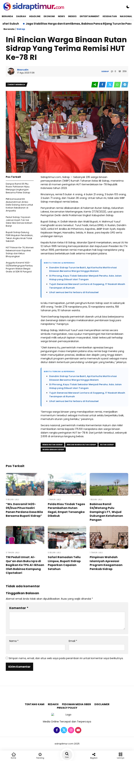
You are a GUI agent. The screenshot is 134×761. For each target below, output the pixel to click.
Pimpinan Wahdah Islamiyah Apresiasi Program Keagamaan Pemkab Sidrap (106, 563)
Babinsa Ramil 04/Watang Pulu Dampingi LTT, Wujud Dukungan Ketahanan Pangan (106, 512)
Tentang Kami (34, 704)
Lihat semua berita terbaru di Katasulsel (74, 292)
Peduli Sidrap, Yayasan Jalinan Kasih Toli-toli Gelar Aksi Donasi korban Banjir (19, 221)
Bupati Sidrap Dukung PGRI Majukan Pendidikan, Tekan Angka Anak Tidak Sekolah (19, 237)
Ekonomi (49, 16)
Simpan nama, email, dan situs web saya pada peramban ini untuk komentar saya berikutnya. (66, 658)
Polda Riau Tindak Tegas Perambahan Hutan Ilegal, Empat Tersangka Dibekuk (66, 510)
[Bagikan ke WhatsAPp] (117, 84)
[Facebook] (56, 730)
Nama (13, 641)
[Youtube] (77, 730)
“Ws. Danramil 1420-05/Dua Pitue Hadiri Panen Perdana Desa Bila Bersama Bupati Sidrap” (24, 510)
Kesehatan (110, 16)
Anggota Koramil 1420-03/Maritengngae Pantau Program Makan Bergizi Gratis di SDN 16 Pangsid (19, 267)
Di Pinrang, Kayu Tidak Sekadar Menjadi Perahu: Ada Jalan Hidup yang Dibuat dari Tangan (85, 277)
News (61, 16)
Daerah (21, 16)
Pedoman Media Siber (76, 704)
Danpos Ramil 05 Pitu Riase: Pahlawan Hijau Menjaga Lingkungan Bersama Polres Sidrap (18, 188)
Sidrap (21, 29)
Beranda (7, 16)
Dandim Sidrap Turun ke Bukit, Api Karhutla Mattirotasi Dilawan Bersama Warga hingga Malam (83, 269)
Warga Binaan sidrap (53, 449)
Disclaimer (101, 704)
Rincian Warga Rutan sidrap (81, 444)
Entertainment (89, 16)
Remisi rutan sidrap (52, 444)
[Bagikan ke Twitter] (110, 84)
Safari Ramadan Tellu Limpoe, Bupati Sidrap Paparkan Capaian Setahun (64, 563)
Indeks (72, 16)
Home (13, 758)
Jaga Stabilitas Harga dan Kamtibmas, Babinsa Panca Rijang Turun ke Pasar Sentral (66, 23)
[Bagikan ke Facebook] (102, 84)
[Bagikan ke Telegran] (124, 84)
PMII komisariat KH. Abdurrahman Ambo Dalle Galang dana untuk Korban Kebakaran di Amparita (19, 204)
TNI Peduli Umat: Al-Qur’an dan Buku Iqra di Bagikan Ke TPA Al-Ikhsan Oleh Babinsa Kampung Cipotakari (25, 565)
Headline (34, 16)
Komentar (18, 608)
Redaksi (53, 704)
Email (73, 641)
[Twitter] (63, 730)
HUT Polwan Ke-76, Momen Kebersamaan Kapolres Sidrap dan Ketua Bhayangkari (20, 252)
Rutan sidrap (107, 444)
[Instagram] (70, 730)
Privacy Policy (67, 708)
